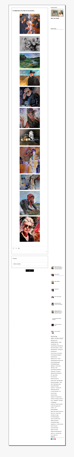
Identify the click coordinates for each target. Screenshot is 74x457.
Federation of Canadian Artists (56, 396)
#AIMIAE (52, 338)
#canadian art (60, 349)
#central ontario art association (56, 353)
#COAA (60, 342)
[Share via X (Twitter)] (16, 248)
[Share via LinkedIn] (18, 248)
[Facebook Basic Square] (51, 439)
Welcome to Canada (54, 429)
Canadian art (53, 387)
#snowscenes (53, 371)
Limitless (52, 407)
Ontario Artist (58, 413)
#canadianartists (54, 351)
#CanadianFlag (53, 344)
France (52, 400)
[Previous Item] (52, 13)
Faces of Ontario (54, 393)
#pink (56, 367)
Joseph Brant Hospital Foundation (57, 404)
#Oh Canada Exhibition (55, 347)
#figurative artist (54, 358)
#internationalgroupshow (55, 362)
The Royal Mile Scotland (55, 422)
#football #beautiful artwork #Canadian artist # (57, 360)
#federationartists (54, 356)
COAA (52, 384)
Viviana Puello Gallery (54, 427)
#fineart (59, 358)
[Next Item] (61, 13)
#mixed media (58, 365)
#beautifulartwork (54, 349)
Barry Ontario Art (54, 376)
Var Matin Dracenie (59, 424)
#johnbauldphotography (55, 364)
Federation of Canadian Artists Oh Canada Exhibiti (57, 398)
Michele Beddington (54, 409)
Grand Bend (61, 400)
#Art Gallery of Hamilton (58, 338)
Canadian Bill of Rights (55, 385)
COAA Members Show (57, 384)
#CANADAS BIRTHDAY (54, 342)
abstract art (53, 433)
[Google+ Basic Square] (55, 439)
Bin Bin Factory (53, 380)
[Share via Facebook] (13, 248)
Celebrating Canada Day (55, 389)
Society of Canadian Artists (55, 418)
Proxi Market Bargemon (55, 416)
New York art (53, 413)
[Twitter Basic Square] (53, 439)
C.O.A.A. (61, 382)
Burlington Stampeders (55, 382)
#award (61, 347)
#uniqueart (58, 371)
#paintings (53, 367)
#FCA (57, 344)
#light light (53, 365)
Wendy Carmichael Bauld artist (56, 431)
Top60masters (53, 424)
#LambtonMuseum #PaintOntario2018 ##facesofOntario (57, 345)
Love (55, 407)
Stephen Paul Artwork (54, 420)
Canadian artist (58, 387)
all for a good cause (54, 434)
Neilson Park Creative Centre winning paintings (57, 411)
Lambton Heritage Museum (55, 405)
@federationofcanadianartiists (56, 373)
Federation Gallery (54, 394)
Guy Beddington (53, 402)
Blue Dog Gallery (60, 380)
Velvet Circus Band (54, 425)
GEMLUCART (56, 400)
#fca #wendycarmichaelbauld (56, 354)
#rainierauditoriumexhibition (56, 369)
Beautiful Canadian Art (55, 378)
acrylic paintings (58, 433)
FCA (60, 391)
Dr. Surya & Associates (55, 391)
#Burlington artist (54, 340)
